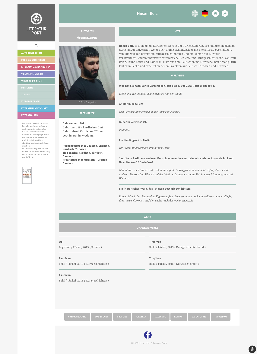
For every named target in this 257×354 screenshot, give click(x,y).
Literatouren (29, 115)
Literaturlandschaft (34, 108)
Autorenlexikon (31, 53)
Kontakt (178, 316)
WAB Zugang (102, 316)
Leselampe (160, 316)
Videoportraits (30, 101)
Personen (27, 87)
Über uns (122, 316)
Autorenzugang (77, 316)
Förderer (141, 316)
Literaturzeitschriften (35, 66)
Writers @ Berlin (31, 80)
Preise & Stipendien (33, 60)
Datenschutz (199, 316)
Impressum (221, 316)
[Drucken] (215, 13)
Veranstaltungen (32, 73)
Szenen (25, 94)
